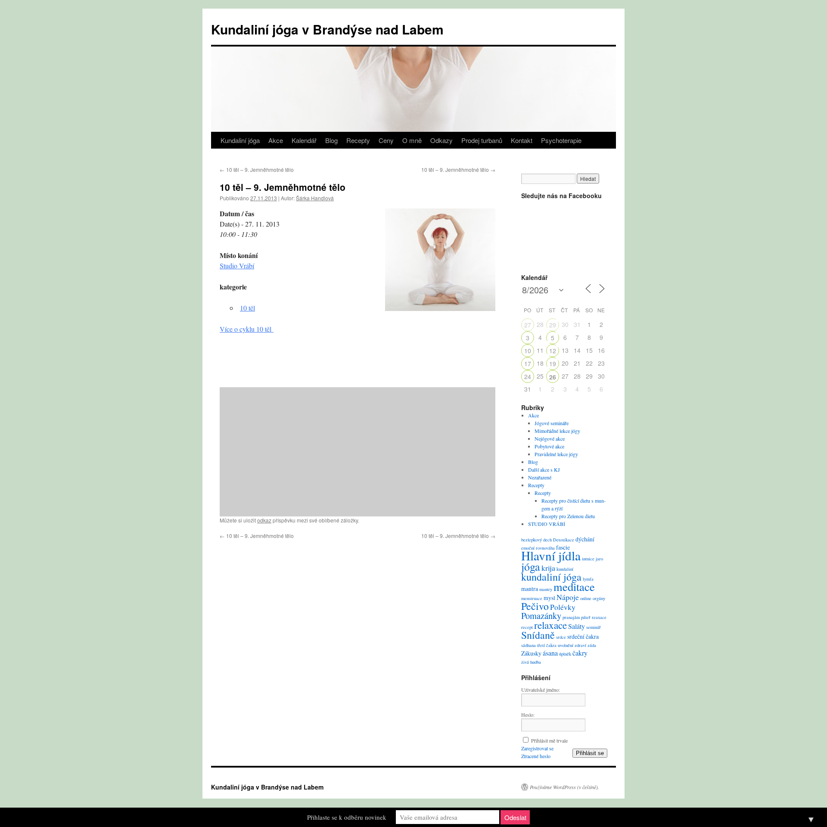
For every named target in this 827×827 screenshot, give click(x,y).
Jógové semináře (552, 423)
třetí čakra (547, 645)
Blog (331, 140)
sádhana (528, 645)
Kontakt (521, 140)
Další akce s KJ (544, 469)
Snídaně (538, 635)
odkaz (264, 520)
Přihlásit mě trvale (549, 740)
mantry (545, 589)
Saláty (576, 626)
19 (552, 363)
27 (527, 324)
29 (552, 324)
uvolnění (565, 645)
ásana (550, 653)
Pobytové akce (549, 446)
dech (547, 540)
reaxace (599, 617)
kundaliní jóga (551, 577)
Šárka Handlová (315, 198)
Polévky (562, 607)
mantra (529, 588)
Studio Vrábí (237, 265)
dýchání (584, 539)
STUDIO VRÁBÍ (546, 523)
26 (552, 377)
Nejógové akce (550, 438)
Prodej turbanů (481, 140)
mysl (549, 598)
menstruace (531, 598)
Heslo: (528, 714)
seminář (593, 627)
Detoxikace (563, 540)
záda (592, 645)
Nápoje (568, 597)
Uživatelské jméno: (540, 689)
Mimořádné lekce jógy (557, 430)
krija (548, 568)
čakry (580, 653)
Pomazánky (541, 615)
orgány (599, 598)
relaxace (550, 625)
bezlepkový (531, 540)
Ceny (386, 140)
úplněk (565, 654)
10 (527, 350)
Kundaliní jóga (240, 140)
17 (527, 363)
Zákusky (531, 653)
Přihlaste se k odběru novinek (346, 817)
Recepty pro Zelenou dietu (568, 516)
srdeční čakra (583, 636)
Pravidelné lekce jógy (556, 454)
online (585, 598)
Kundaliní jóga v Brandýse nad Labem (327, 29)
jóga (530, 566)
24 (527, 376)
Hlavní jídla (551, 555)
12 (552, 350)
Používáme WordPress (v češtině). (564, 786)
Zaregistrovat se (537, 748)
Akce (275, 140)
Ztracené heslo (535, 755)
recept (527, 627)
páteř (586, 617)
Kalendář (304, 140)
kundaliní (565, 569)
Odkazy (441, 140)
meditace (574, 586)
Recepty (358, 140)
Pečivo (535, 606)
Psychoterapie (561, 140)
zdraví (580, 645)
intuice (588, 559)
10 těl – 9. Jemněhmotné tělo (257, 169)
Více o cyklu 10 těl (247, 328)
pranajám (571, 617)
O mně (412, 140)
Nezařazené (539, 477)
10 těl (247, 307)
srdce (561, 637)
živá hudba (531, 662)
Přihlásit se (590, 753)
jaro (599, 559)
